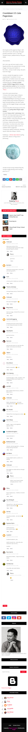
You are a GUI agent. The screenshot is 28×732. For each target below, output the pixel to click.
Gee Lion (8, 341)
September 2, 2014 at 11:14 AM (12, 388)
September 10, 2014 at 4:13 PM (16, 256)
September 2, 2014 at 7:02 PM (12, 411)
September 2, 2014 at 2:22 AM (12, 266)
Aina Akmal (9, 363)
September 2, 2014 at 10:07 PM (12, 433)
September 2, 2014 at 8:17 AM (12, 320)
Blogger (14, 729)
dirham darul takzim (14, 135)
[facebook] (3, 617)
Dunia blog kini (12, 221)
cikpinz (8, 352)
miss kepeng (9, 373)
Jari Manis (9, 453)
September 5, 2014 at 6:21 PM (12, 513)
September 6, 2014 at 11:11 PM (12, 525)
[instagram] (14, 617)
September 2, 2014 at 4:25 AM (12, 278)
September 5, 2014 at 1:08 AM (12, 466)
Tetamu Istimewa (11, 287)
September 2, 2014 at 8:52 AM (12, 342)
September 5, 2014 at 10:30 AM (12, 490)
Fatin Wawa (9, 420)
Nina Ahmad (10, 697)
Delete (11, 251)
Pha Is (5, 19)
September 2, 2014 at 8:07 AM (12, 298)
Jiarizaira (8, 265)
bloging (7, 9)
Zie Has (8, 511)
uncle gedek (10, 708)
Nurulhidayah (10, 500)
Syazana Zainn (10, 523)
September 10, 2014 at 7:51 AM (12, 553)
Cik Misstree (9, 564)
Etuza (8, 701)
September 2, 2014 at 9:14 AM (12, 364)
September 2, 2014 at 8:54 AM (12, 354)
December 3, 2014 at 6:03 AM (15, 575)
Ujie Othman (10, 712)
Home (4, 9)
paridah (8, 386)
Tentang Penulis (16, 725)
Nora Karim (9, 552)
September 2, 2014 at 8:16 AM (12, 309)
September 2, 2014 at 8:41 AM (12, 332)
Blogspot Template (13, 728)
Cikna (7, 488)
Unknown (9, 242)
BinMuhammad (10, 442)
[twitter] (9, 617)
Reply (8, 251)
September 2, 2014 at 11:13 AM (12, 375)
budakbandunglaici (11, 431)
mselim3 (8, 535)
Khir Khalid (9, 409)
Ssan (7, 277)
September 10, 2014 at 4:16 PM (16, 477)
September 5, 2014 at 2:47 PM (12, 501)
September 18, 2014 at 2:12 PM (12, 565)
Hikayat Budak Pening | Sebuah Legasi (17, 228)
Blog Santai (9, 307)
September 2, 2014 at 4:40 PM (12, 399)
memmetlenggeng (11, 319)
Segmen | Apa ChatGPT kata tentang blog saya (16, 216)
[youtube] (19, 617)
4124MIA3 (9, 705)
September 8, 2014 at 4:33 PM (12, 536)
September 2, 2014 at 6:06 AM (12, 288)
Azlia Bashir (9, 331)
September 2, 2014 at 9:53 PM (12, 421)
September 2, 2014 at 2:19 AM (12, 243)
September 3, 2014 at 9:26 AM (12, 443)
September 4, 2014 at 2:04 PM (12, 455)
